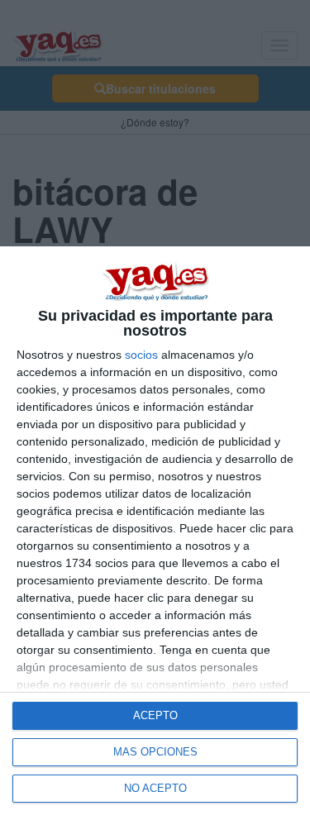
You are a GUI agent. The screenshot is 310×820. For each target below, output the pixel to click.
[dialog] (155, 533)
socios (141, 354)
